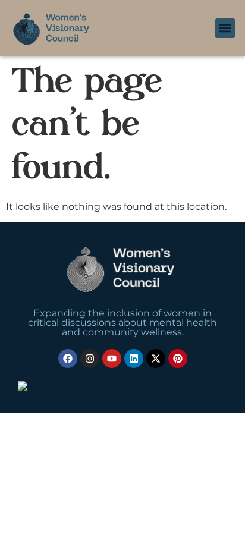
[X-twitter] (155, 358)
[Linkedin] (133, 358)
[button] (225, 28)
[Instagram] (89, 358)
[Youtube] (111, 358)
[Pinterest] (177, 358)
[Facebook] (67, 358)
